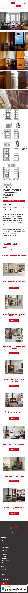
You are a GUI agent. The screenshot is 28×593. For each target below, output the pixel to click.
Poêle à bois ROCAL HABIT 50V (14, 445)
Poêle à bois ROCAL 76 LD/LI (14, 476)
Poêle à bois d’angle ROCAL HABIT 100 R (14, 380)
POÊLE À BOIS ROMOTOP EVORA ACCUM (14, 347)
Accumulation (7, 243)
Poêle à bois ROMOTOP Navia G (14, 282)
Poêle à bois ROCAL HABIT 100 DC (14, 413)
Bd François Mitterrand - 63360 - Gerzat (10, 1)
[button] (27, 585)
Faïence (15, 243)
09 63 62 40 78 (22, 1)
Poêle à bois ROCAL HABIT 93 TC (14, 508)
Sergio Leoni (6, 197)
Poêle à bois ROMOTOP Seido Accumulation (14, 315)
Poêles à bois (7, 250)
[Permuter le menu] (18, 6)
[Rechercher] (13, 3)
